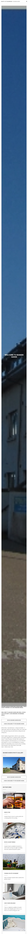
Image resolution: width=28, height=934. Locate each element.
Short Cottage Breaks (10, 1)
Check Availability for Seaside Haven (14, 723)
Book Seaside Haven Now (14, 720)
